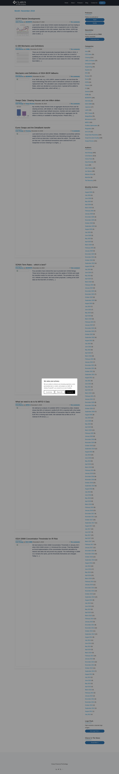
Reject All (59, 392)
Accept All (70, 392)
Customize (49, 392)
